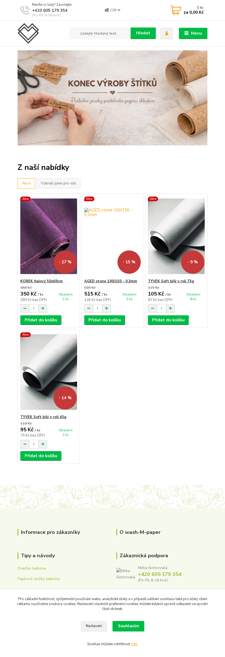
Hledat (143, 33)
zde (134, 644)
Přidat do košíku (41, 320)
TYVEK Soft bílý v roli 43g (43, 417)
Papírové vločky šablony (39, 578)
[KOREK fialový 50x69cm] (48, 236)
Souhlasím (128, 626)
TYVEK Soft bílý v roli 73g (171, 281)
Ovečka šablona (32, 568)
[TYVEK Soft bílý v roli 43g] (48, 372)
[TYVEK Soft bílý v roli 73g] (176, 236)
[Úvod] (41, 33)
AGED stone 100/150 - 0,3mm (110, 281)
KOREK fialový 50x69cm (41, 281)
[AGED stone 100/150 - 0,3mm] (112, 236)
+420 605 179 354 (50, 10)
